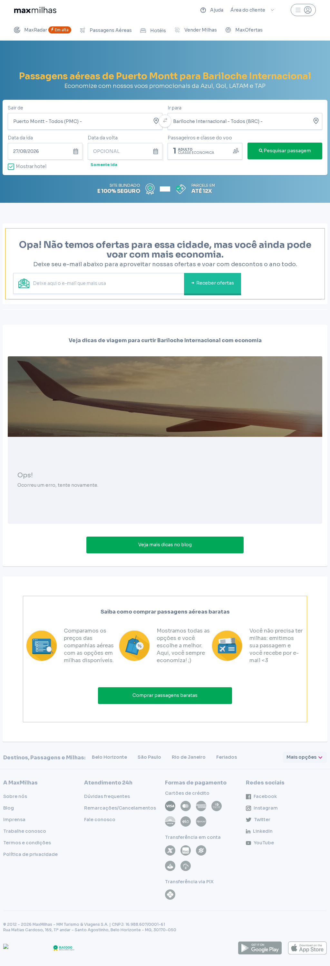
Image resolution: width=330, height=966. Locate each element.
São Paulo (149, 757)
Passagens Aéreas (111, 30)
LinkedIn (263, 831)
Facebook (265, 796)
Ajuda (216, 10)
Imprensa (14, 819)
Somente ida (104, 164)
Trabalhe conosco (24, 831)
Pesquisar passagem (287, 151)
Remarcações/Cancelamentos (120, 808)
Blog (8, 808)
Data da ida (20, 138)
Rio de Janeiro (189, 757)
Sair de (15, 108)
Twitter (262, 819)
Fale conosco (99, 819)
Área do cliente (247, 10)
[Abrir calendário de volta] (156, 151)
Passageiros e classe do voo (200, 138)
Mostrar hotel (31, 166)
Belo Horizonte (109, 757)
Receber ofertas (215, 283)
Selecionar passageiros (205, 151)
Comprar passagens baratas (165, 695)
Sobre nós (15, 796)
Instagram (266, 808)
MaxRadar (46, 30)
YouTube (264, 843)
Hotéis (158, 30)
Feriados (226, 757)
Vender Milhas (200, 30)
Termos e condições (27, 843)
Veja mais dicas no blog (165, 545)
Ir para (174, 108)
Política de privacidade (30, 854)
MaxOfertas (249, 30)
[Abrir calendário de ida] (77, 151)
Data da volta (103, 138)
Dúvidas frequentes (107, 796)
